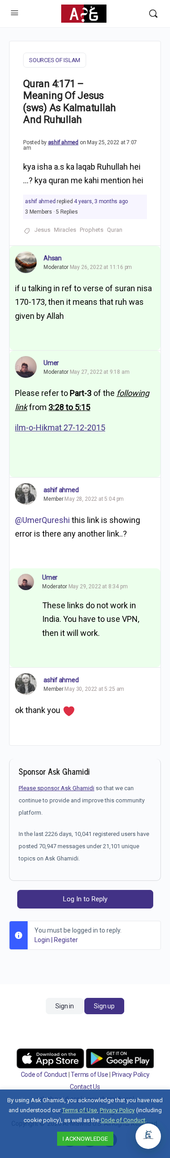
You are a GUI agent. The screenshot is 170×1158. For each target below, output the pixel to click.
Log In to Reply (85, 899)
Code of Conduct (44, 1074)
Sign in (64, 1006)
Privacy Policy (131, 1074)
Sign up (104, 1006)
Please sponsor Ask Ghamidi (56, 788)
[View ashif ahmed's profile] (26, 494)
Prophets (91, 229)
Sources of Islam (54, 60)
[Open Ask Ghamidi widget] (148, 1136)
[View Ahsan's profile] (26, 262)
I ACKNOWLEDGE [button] (85, 1138)
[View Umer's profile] (26, 367)
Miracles (65, 229)
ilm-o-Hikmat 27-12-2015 (60, 427)
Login (42, 939)
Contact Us (85, 1086)
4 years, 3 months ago (101, 201)
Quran (114, 229)
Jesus (42, 229)
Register (66, 939)
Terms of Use (89, 1074)
